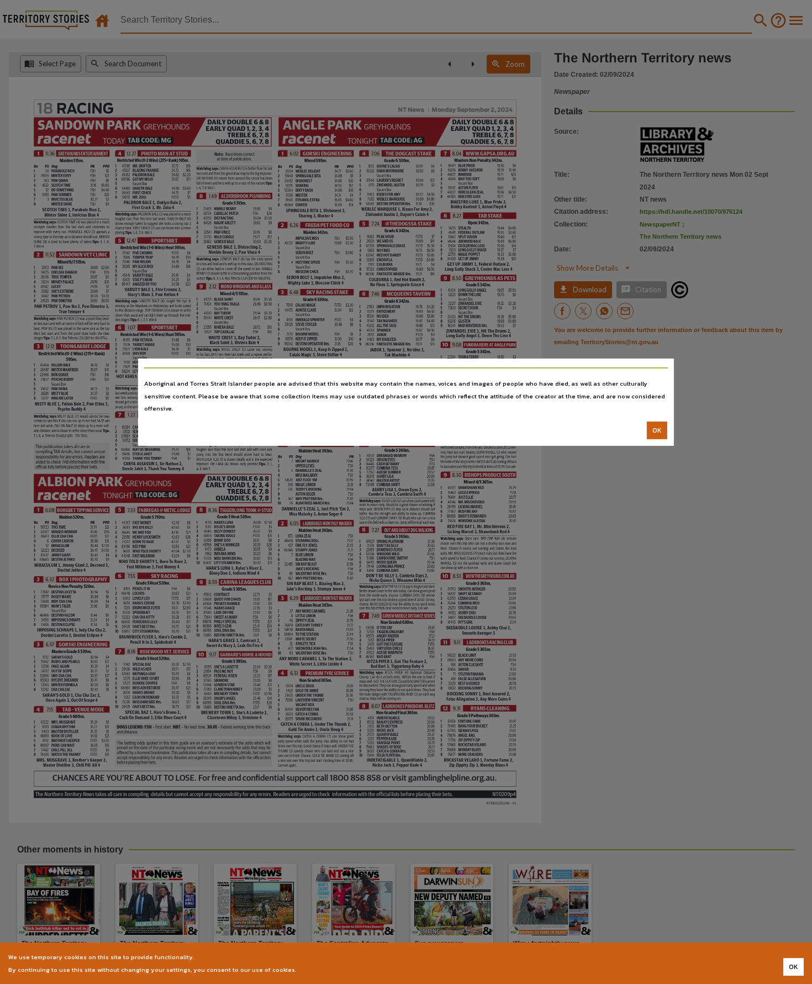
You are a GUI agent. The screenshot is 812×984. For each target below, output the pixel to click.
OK (657, 430)
